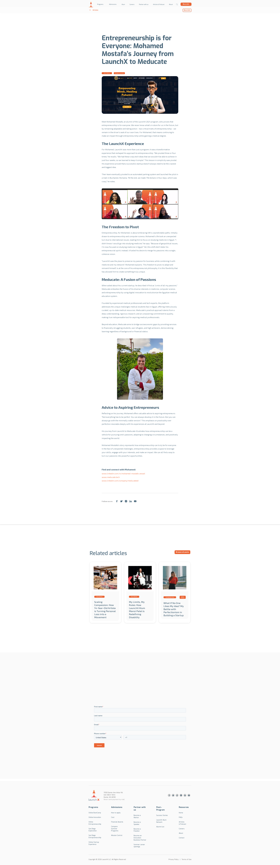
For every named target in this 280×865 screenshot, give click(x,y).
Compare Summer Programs (114, 829)
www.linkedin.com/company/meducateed (120, 480)
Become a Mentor (137, 816)
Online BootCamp (95, 813)
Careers (182, 829)
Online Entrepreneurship (95, 823)
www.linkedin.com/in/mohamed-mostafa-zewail (123, 473)
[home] (91, 4)
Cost (112, 817)
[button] (100, 4)
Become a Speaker (137, 823)
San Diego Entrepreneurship (95, 836)
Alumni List (160, 827)
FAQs (181, 817)
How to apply (116, 813)
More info (186, 4)
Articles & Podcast (182, 823)
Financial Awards (117, 822)
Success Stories (162, 815)
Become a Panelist (137, 830)
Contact (181, 838)
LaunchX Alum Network (161, 821)
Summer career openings (139, 846)
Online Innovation (95, 817)
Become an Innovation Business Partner (140, 838)
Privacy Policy (174, 859)
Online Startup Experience (94, 843)
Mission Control (116, 835)
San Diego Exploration (93, 830)
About (181, 833)
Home (181, 813)
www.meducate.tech (111, 477)
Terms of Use (186, 859)
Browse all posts (182, 552)
